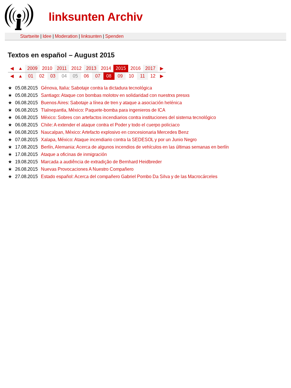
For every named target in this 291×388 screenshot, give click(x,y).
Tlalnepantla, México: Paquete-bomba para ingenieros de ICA (103, 110)
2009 (32, 68)
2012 (76, 68)
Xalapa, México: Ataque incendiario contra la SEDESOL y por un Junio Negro (119, 139)
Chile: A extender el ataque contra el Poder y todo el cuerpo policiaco (110, 124)
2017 (150, 68)
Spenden (114, 36)
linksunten (91, 36)
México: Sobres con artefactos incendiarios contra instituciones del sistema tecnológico (128, 117)
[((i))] (18, 28)
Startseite (29, 36)
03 (52, 76)
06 (86, 76)
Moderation (66, 36)
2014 (106, 68)
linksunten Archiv (96, 17)
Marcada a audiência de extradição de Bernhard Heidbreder (101, 161)
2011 (62, 68)
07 (97, 76)
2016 (135, 68)
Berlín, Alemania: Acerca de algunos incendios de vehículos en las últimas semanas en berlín (135, 147)
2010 (47, 68)
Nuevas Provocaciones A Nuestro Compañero (87, 169)
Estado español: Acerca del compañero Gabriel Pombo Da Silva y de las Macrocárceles (129, 176)
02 (41, 76)
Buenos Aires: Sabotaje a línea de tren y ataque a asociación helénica (111, 102)
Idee (47, 36)
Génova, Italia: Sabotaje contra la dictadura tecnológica (96, 87)
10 (131, 76)
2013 (91, 68)
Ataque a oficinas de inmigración (74, 154)
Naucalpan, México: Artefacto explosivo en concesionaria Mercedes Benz (115, 132)
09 (120, 76)
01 (30, 76)
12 (152, 76)
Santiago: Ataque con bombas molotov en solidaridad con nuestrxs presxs (115, 95)
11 (142, 76)
